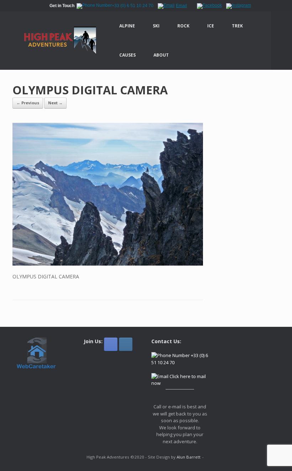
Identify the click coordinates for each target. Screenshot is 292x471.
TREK (237, 26)
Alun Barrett (188, 457)
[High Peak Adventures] (56, 40)
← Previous (27, 102)
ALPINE (127, 26)
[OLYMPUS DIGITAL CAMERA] (107, 263)
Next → (55, 102)
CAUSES (127, 55)
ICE (210, 26)
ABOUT (161, 55)
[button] (281, 40)
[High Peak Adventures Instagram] (125, 344)
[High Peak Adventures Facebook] (111, 344)
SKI (156, 26)
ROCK (183, 26)
